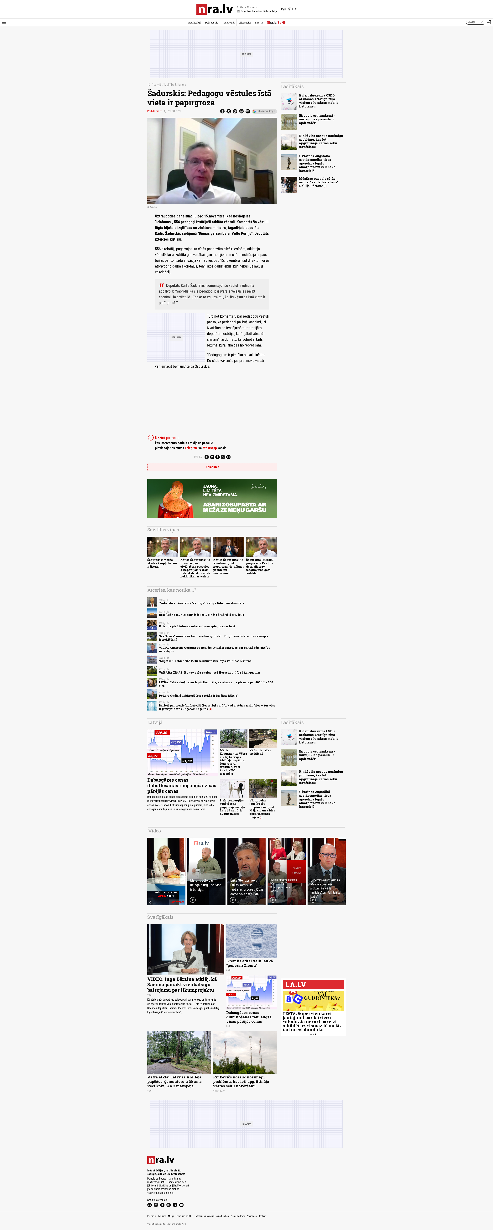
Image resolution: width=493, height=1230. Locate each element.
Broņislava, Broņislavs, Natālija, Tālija (257, 11)
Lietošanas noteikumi (205, 1216)
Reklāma (162, 1216)
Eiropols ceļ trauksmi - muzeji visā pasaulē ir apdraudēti (317, 119)
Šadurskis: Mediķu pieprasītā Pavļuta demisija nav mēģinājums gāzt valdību (259, 566)
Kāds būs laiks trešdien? (260, 751)
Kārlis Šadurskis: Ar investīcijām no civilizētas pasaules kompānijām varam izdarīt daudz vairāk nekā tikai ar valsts (195, 568)
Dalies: (198, 456)
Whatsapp (210, 448)
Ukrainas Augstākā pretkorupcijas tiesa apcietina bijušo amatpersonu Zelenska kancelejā (317, 163)
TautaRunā (228, 22)
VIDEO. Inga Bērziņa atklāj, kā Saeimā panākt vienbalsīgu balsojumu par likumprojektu (182, 984)
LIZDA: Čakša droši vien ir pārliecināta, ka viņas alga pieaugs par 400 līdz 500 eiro (216, 683)
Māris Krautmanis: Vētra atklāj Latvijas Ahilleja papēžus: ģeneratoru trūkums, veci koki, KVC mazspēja (233, 761)
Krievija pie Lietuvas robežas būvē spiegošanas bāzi (197, 626)
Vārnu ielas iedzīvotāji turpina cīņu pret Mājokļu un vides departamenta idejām (262, 809)
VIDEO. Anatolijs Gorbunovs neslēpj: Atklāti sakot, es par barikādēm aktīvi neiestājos (214, 649)
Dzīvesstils (211, 22)
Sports (259, 22)
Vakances (252, 1216)
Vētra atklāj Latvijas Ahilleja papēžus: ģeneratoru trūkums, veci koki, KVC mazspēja (175, 1081)
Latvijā (157, 84)
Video (154, 831)
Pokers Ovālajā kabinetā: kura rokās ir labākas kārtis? (199, 695)
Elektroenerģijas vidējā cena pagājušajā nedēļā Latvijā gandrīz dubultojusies (232, 807)
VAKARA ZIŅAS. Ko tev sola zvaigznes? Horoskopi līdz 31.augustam (209, 672)
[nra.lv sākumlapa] (214, 9)
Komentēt (212, 467)
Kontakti (262, 1216)
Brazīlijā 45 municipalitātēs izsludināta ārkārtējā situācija (201, 615)
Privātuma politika (184, 1216)
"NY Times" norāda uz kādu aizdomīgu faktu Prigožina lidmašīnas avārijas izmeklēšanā (213, 637)
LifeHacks (245, 22)
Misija (171, 1216)
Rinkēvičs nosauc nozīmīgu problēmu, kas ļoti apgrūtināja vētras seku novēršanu (321, 141)
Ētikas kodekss (238, 1216)
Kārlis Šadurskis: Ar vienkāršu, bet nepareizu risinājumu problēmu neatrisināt (228, 566)
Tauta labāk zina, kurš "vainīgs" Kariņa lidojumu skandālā (201, 603)
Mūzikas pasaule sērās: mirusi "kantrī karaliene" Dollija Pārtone (318, 182)
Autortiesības (222, 1216)
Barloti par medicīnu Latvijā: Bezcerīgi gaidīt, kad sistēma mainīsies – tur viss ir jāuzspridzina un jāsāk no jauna (217, 707)
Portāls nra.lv (154, 111)
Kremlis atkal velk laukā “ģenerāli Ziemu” (249, 963)
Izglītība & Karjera (175, 84)
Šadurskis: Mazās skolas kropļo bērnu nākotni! (162, 563)
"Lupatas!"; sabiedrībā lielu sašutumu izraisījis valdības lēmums (205, 661)
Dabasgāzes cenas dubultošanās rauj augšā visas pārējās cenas (181, 785)
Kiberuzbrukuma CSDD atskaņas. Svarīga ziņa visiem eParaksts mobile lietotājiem (318, 100)
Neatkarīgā (194, 22)
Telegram (191, 448)
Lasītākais (292, 86)
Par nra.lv (151, 1216)
